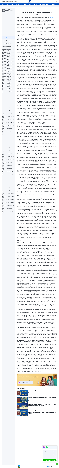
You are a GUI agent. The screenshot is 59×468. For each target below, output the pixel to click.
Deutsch (55, 1)
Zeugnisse (35, 4)
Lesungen (20, 4)
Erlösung (34, 28)
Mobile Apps (50, 1)
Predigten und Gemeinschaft (28, 4)
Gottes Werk (52, 17)
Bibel (52, 281)
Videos (11, 4)
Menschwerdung (47, 269)
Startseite (3, 4)
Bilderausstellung (42, 4)
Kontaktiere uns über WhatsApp (50, 460)
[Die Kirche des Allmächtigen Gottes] (29, 1)
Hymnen (16, 4)
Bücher (7, 4)
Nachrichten (48, 4)
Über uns (53, 4)
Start (2, 6)
